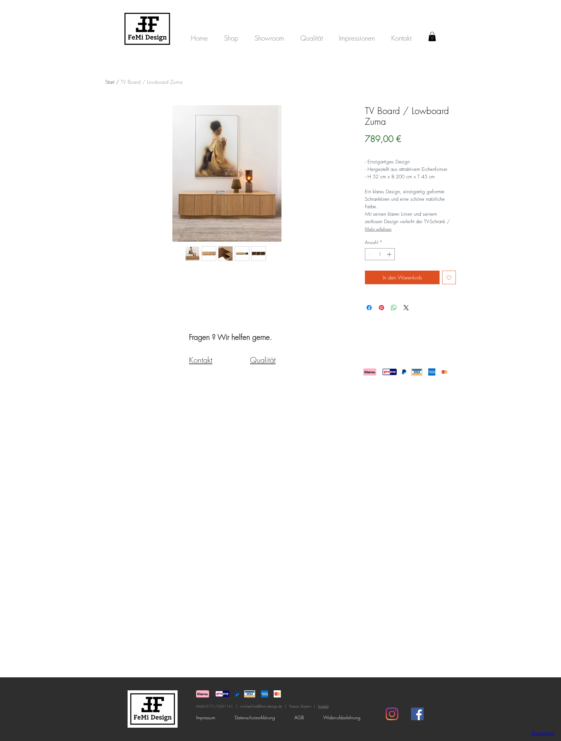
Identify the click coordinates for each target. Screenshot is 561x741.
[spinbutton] (380, 254)
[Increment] (390, 254)
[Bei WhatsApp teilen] (394, 308)
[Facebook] (417, 714)
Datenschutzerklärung (255, 717)
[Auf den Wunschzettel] (449, 277)
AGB (299, 717)
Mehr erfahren (378, 229)
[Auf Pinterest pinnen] (381, 308)
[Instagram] (392, 714)
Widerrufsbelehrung (341, 717)
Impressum (206, 717)
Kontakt (323, 706)
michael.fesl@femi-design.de (261, 706)
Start (109, 81)
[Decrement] (370, 254)
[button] (432, 36)
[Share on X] (406, 308)
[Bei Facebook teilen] (369, 308)
